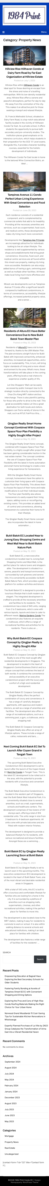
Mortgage (9, 1136)
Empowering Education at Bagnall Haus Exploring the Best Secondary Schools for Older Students (24, 979)
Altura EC (22, 347)
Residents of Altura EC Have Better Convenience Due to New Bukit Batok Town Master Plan (24, 335)
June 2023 (10, 1115)
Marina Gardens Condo (30, 615)
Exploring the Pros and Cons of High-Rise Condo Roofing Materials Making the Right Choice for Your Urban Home (24, 1004)
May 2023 (9, 1121)
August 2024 (11, 1067)
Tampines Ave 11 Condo (33, 240)
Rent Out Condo (14, 772)
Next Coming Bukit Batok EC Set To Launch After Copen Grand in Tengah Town (24, 750)
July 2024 (9, 1073)
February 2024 (11, 1085)
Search (7, 952)
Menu (44, 32)
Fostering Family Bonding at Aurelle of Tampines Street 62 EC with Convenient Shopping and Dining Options (23, 991)
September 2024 (12, 1062)
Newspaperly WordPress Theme (24, 1182)
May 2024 (9, 1079)
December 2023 (12, 1097)
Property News (12, 1142)
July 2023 (9, 1109)
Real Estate (10, 1148)
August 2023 (10, 1103)
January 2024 (11, 1091)
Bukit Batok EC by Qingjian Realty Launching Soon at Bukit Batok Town (24, 855)
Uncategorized (11, 1154)
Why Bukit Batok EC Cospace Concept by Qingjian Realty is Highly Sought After (24, 642)
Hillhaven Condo (31, 85)
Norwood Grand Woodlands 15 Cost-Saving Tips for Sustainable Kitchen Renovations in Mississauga (25, 1016)
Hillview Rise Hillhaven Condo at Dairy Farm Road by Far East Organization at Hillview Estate (24, 72)
